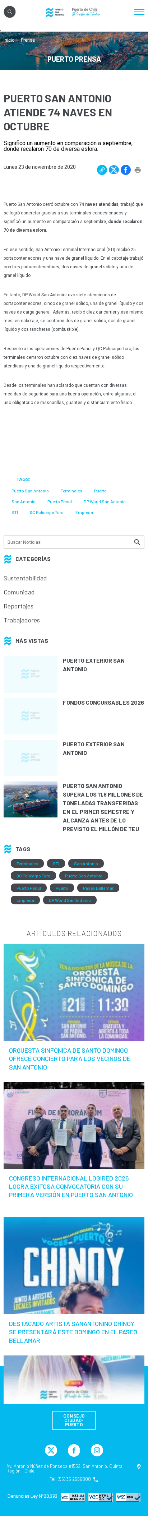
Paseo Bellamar (98, 887)
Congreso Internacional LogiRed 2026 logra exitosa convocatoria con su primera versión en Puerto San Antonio (71, 1186)
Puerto (62, 887)
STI (56, 863)
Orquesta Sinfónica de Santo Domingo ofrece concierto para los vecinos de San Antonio (69, 1058)
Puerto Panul (29, 887)
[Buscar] (137, 542)
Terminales (27, 863)
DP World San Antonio (70, 900)
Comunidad (19, 592)
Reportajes (18, 606)
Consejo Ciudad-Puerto (74, 1420)
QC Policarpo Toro (33, 875)
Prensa (28, 40)
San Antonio (86, 863)
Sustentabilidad (25, 578)
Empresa (25, 900)
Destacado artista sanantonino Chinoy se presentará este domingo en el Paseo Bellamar (73, 1332)
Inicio (9, 40)
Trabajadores (22, 620)
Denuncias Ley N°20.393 (32, 1496)
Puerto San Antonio (83, 875)
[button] (102, 170)
